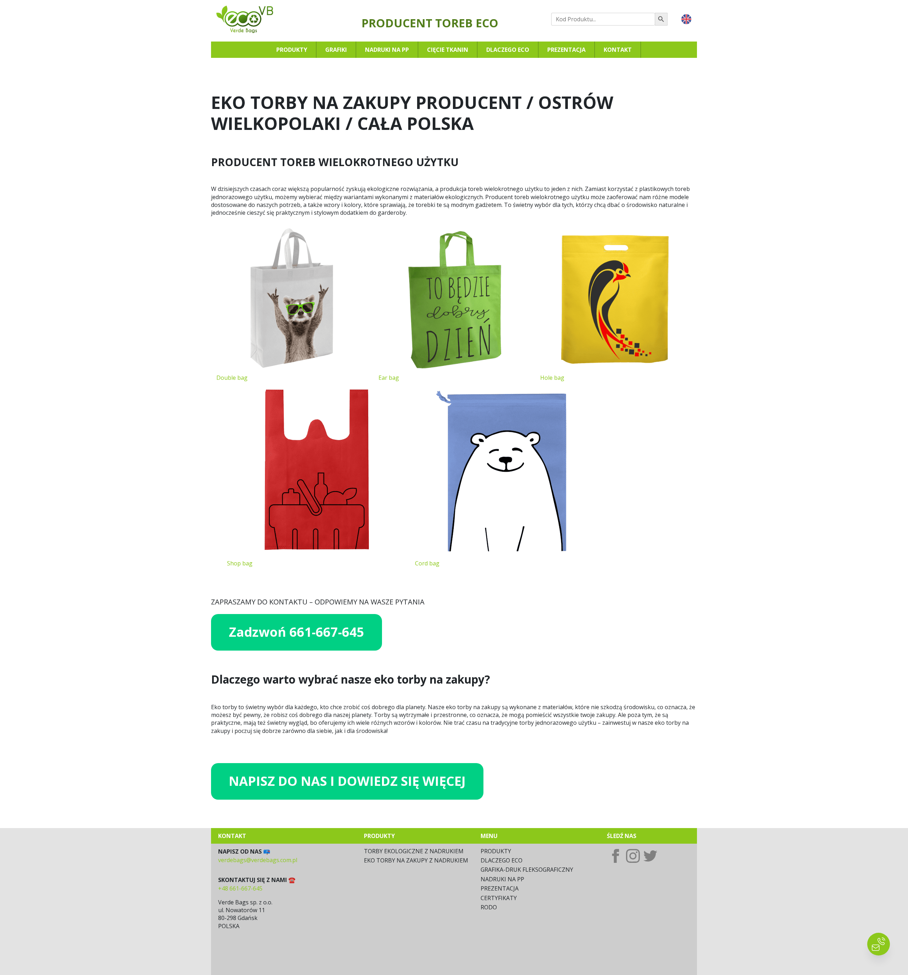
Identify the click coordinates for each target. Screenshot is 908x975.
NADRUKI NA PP (502, 879)
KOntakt (618, 50)
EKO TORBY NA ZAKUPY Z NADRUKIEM (416, 860)
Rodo (489, 907)
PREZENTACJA (500, 888)
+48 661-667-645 (240, 888)
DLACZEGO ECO (501, 860)
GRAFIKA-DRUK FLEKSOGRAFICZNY (527, 869)
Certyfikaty (499, 898)
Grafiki (336, 50)
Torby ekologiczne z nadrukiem (414, 851)
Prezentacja (566, 50)
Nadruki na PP (387, 50)
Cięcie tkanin (447, 50)
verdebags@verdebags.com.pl (257, 860)
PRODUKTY (496, 851)
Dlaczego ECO (507, 50)
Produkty (291, 50)
